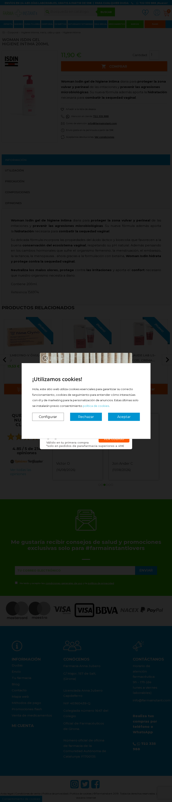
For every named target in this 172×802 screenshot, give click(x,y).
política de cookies (96, 405)
